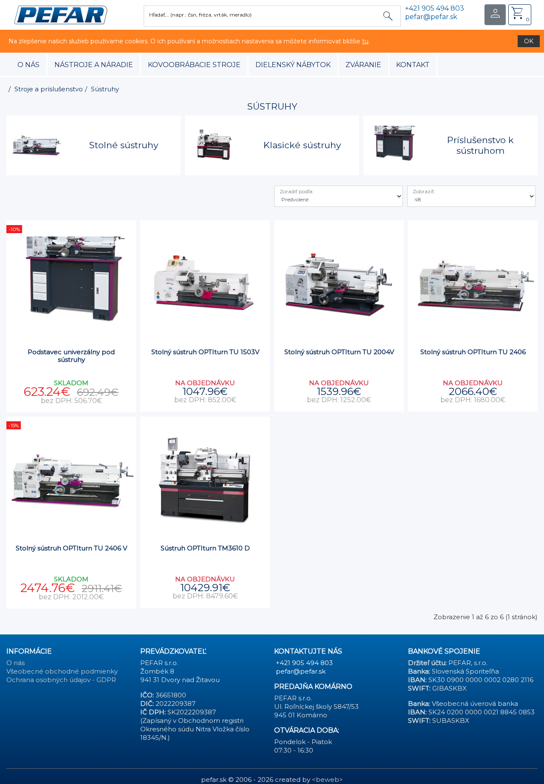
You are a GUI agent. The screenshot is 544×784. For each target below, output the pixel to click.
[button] (60, 14)
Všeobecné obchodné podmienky (62, 671)
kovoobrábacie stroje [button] (194, 65)
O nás (28, 65)
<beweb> (327, 780)
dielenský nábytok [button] (293, 65)
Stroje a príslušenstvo (48, 89)
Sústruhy (105, 89)
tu (365, 41)
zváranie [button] (363, 65)
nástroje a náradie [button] (93, 65)
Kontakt (413, 65)
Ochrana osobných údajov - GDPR (61, 680)
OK (528, 41)
